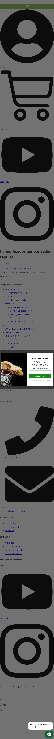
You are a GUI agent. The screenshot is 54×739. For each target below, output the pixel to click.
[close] (50, 724)
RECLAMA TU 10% (40, 376)
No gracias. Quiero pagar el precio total (40, 380)
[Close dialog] (51, 355)
